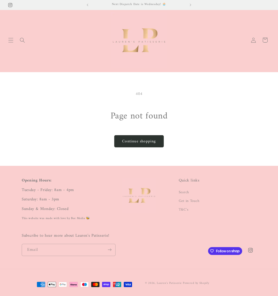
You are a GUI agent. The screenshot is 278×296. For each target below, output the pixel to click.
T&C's (184, 209)
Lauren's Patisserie (169, 283)
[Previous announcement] (87, 5)
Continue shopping (139, 141)
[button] (11, 40)
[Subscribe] (109, 250)
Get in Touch (189, 201)
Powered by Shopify (196, 283)
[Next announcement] (190, 5)
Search (184, 192)
